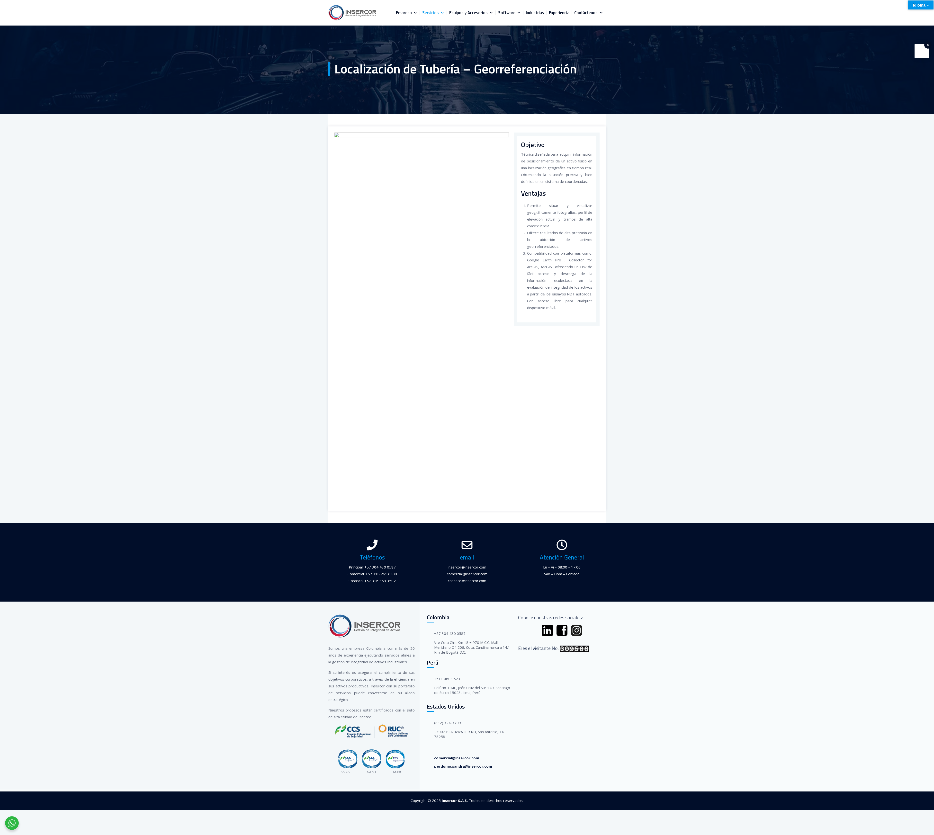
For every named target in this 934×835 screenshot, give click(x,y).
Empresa (404, 12)
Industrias (535, 12)
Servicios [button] (430, 12)
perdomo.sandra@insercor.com (463, 766)
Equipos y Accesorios (468, 12)
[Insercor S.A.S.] (352, 13)
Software (506, 12)
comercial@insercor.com (456, 757)
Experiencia (559, 12)
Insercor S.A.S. (455, 800)
